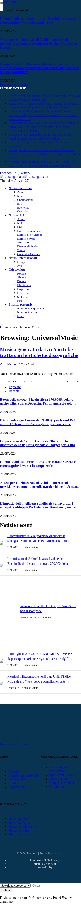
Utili (20, 227)
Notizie (21, 273)
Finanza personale (20, 304)
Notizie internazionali (23, 258)
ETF (19, 203)
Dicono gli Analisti (28, 246)
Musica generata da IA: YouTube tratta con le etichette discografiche (39, 352)
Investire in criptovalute (31, 308)
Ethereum (23, 293)
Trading (22, 250)
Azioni (21, 192)
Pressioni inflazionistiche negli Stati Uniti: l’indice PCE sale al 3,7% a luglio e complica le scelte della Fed (38, 681)
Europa (21, 262)
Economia (23, 207)
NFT (19, 300)
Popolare (15, 387)
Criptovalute (17, 269)
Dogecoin (23, 289)
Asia (19, 265)
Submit (6, 890)
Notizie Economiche (29, 230)
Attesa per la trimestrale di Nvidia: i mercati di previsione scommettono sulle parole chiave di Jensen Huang (38, 43)
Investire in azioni (27, 312)
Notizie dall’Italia (20, 188)
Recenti (14, 391)
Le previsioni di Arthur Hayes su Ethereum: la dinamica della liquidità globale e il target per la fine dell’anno (37, 445)
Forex (20, 316)
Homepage (7, 327)
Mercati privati (26, 238)
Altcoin (21, 277)
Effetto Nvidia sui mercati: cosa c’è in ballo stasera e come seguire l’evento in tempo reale (38, 20)
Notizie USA (17, 215)
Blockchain (24, 285)
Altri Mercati (24, 242)
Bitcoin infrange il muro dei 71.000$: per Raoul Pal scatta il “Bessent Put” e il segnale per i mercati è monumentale (37, 424)
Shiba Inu (23, 296)
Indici (20, 196)
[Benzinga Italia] (24, 177)
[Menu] (1, 324)
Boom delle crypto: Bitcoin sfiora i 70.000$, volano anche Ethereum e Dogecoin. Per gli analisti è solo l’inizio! (36, 403)
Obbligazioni (25, 199)
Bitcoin (21, 281)
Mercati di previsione (29, 234)
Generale (22, 211)
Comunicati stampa (28, 254)
